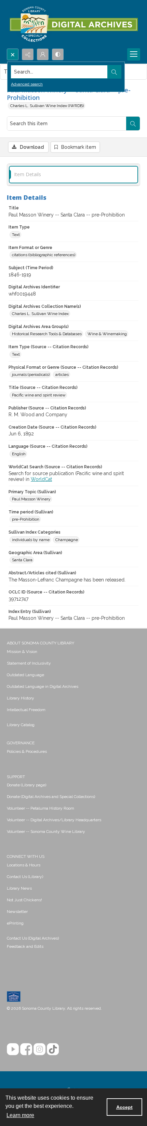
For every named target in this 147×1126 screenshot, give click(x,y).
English (19, 453)
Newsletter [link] (17, 911)
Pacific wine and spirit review (39, 395)
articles (62, 374)
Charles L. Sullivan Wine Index (40, 313)
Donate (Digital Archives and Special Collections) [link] (51, 796)
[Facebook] (26, 1049)
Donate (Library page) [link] (26, 785)
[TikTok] (53, 1049)
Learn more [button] (20, 1115)
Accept (124, 1107)
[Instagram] (39, 1049)
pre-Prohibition (25, 519)
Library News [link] (19, 888)
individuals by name (31, 539)
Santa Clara (22, 560)
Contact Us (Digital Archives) (33, 938)
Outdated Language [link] (25, 674)
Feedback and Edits (25, 946)
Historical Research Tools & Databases (47, 333)
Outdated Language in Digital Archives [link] (42, 686)
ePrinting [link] (15, 923)
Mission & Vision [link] (22, 651)
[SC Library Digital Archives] (73, 24)
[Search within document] (133, 123)
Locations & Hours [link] (23, 865)
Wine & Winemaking (107, 333)
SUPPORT (16, 776)
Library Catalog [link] (21, 724)
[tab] (73, 174)
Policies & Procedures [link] (27, 751)
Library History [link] (20, 698)
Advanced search (27, 84)
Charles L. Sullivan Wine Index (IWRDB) (47, 105)
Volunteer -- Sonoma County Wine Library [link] (46, 831)
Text (16, 234)
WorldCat (41, 479)
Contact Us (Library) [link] (25, 876)
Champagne (66, 539)
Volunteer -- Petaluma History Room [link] (40, 808)
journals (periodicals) (31, 374)
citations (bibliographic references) (43, 254)
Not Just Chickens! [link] (24, 900)
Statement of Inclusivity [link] (29, 663)
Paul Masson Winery (31, 499)
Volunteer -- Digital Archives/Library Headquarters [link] (54, 819)
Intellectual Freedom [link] (26, 709)
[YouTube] (13, 1049)
